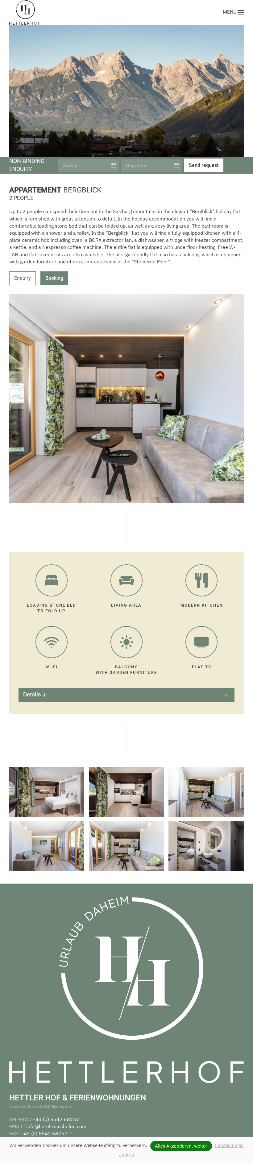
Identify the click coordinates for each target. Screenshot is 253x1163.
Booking (54, 278)
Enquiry (22, 278)
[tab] (113, 147)
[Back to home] (24, 12)
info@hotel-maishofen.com (56, 1126)
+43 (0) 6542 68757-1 (47, 1133)
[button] (233, 12)
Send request (203, 165)
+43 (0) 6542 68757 (55, 1119)
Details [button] (32, 695)
